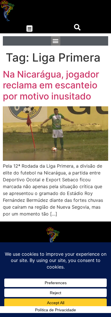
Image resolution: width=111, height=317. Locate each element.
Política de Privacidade (55, 310)
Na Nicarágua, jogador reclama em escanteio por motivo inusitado (51, 85)
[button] (29, 28)
